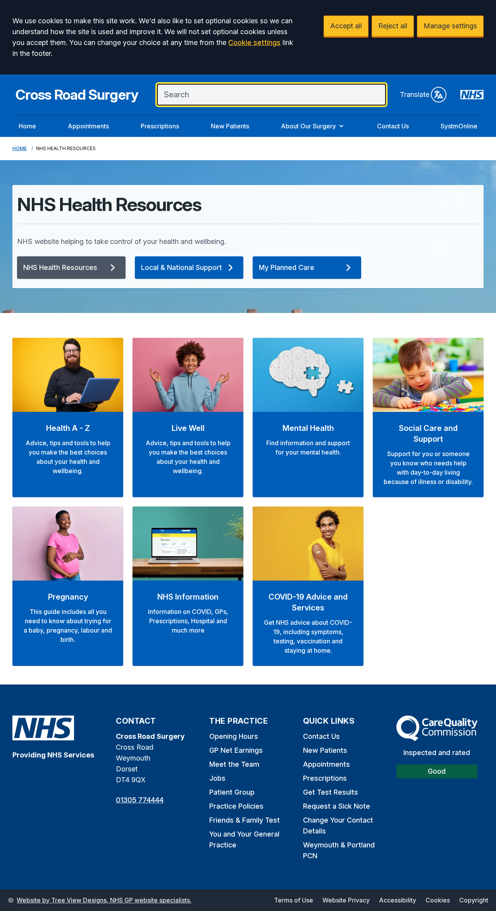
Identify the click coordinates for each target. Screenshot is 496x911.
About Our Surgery (308, 126)
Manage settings (450, 26)
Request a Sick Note (336, 806)
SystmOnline (459, 126)
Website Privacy (346, 900)
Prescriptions (160, 126)
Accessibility (397, 900)
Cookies (437, 900)
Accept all (346, 26)
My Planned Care (286, 267)
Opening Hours (233, 736)
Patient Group (232, 792)
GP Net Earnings (236, 750)
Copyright (473, 900)
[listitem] (67, 417)
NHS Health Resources (60, 267)
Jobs (217, 778)
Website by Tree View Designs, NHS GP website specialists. (104, 900)
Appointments (88, 126)
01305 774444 (140, 800)
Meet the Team (234, 764)
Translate (414, 94)
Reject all (392, 26)
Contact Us (393, 126)
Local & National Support (181, 267)
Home (27, 126)
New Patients (230, 126)
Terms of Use (293, 900)
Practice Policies (236, 806)
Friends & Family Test (244, 820)
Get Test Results (330, 792)
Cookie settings (254, 42)
